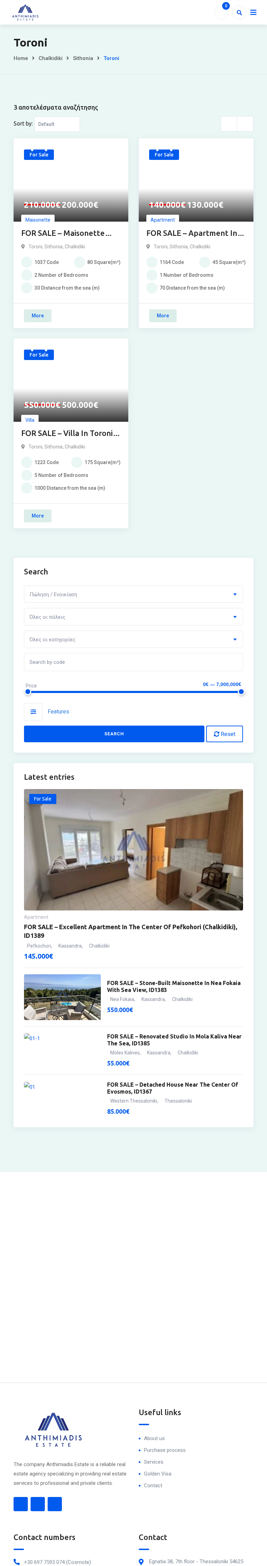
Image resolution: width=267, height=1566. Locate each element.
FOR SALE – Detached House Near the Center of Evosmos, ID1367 (172, 1088)
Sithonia (83, 58)
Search (114, 733)
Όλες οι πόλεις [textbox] (47, 617)
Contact (153, 1485)
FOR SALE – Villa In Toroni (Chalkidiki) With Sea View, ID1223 (68, 434)
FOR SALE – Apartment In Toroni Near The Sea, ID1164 (191, 234)
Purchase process (165, 1450)
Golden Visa (157, 1474)
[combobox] (133, 594)
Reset (227, 734)
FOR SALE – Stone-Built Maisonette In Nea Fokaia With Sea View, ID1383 (174, 986)
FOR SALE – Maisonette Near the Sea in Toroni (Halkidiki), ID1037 (63, 234)
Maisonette (37, 220)
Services (153, 1462)
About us (154, 1438)
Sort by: (23, 123)
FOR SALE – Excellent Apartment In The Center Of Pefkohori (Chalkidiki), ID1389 (130, 931)
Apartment (163, 220)
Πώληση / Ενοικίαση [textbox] (53, 594)
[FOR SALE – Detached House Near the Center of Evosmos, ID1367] (62, 1099)
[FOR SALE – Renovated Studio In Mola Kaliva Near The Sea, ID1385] (62, 1050)
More (38, 315)
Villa (29, 420)
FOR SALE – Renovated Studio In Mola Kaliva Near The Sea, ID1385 (174, 1039)
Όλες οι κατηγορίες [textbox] (52, 639)
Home (21, 58)
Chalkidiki (51, 58)
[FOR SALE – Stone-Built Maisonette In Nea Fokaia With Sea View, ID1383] (62, 997)
